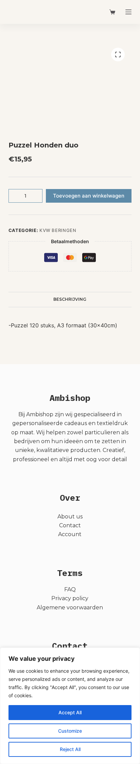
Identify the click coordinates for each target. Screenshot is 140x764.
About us (70, 516)
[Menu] (128, 12)
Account (70, 534)
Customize (70, 731)
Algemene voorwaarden (70, 607)
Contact (70, 525)
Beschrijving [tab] (69, 299)
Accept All (70, 712)
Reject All (70, 749)
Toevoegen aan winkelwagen (88, 195)
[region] (70, 706)
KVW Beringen (57, 230)
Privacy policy (69, 598)
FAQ (70, 589)
